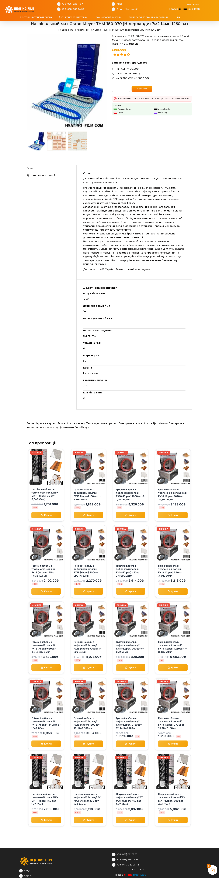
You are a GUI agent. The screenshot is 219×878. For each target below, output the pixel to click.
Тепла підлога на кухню (41, 423)
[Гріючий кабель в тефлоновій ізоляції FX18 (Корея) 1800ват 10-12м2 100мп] (88, 679)
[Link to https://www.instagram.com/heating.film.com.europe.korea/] (172, 4)
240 (85, 385)
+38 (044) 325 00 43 (128, 864)
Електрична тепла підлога (135, 423)
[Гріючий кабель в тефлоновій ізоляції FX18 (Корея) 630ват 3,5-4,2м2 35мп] (46, 603)
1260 (86, 298)
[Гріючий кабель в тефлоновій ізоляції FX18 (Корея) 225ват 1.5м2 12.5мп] (46, 527)
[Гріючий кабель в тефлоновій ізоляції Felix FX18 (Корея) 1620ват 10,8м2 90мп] (173, 451)
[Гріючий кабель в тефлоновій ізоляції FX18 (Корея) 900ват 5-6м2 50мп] (130, 603)
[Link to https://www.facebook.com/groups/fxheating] (167, 4)
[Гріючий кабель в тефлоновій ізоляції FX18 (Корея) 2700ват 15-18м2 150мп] (173, 679)
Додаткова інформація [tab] (41, 175)
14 (84, 311)
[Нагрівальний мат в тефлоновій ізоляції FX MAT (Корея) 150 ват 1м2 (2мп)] (46, 755)
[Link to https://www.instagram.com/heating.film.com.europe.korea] (118, 869)
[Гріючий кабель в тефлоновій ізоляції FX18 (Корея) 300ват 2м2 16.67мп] (88, 527)
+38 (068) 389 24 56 (73, 9)
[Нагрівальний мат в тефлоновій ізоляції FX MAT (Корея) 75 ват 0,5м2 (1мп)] (46, 451)
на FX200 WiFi (132, 78)
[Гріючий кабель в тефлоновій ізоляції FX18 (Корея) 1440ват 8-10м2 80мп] (46, 679)
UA (178, 17)
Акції (119, 4)
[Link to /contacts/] (183, 4)
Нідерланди (91, 373)
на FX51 (127, 68)
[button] (196, 17)
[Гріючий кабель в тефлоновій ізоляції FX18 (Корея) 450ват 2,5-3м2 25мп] (130, 527)
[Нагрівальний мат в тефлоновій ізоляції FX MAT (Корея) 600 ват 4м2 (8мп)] (173, 755)
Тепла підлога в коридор (102, 423)
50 (84, 360)
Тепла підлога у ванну (71, 423)
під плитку (89, 336)
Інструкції (132, 9)
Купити (142, 88)
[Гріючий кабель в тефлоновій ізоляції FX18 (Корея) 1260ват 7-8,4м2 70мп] (173, 603)
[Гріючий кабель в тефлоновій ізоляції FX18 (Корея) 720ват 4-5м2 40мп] (88, 603)
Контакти (193, 4)
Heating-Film (65, 29)
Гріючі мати (160, 423)
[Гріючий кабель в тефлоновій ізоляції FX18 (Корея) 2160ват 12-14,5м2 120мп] (130, 679)
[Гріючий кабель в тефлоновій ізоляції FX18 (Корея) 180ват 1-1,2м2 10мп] (88, 451)
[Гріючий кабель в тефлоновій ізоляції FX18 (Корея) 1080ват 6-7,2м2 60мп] (130, 451)
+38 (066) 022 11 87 (72, 4)
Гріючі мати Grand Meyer (74, 427)
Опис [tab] (30, 168)
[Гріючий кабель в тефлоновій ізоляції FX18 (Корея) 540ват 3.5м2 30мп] (173, 527)
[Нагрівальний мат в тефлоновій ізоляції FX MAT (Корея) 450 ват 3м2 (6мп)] (130, 755)
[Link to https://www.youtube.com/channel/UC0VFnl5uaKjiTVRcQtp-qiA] (178, 4)
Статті (120, 9)
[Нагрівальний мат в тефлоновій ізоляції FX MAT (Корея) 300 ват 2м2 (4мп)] (88, 755)
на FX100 (128, 73)
